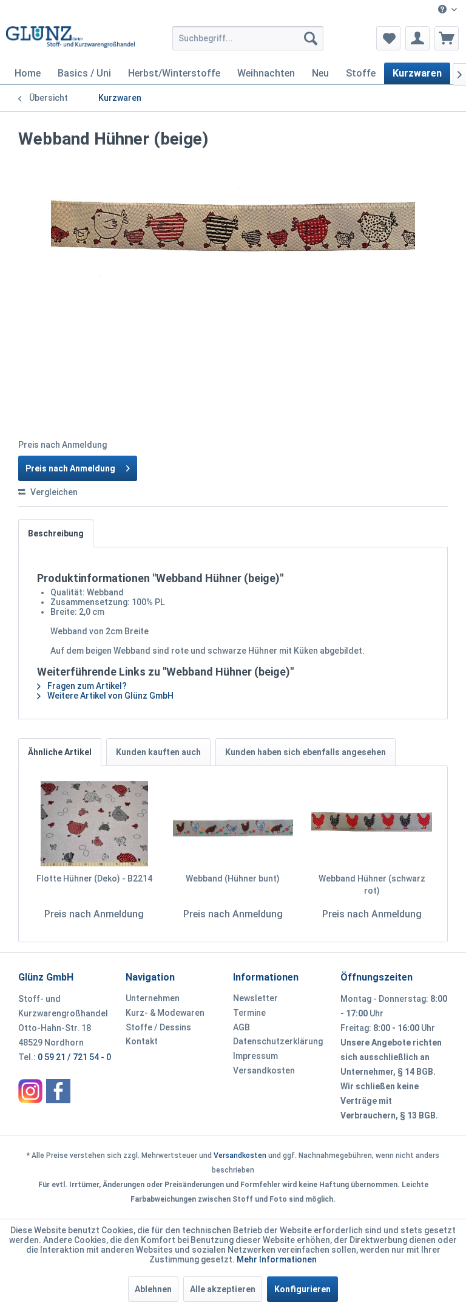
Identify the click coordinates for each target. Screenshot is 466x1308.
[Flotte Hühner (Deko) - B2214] (94, 823)
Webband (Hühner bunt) (233, 878)
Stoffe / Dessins (158, 1027)
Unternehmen (153, 998)
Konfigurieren (302, 1289)
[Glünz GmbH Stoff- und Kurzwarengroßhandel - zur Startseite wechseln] (70, 41)
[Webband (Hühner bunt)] (233, 823)
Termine (249, 1013)
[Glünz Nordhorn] (30, 1091)
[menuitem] (447, 10)
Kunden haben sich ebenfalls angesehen (305, 752)
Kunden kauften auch (158, 752)
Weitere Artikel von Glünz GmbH (110, 695)
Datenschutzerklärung (278, 1041)
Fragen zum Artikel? (86, 686)
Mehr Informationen (277, 1259)
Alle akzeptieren (222, 1289)
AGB (241, 1027)
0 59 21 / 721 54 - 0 (74, 1057)
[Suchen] (310, 38)
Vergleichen (53, 492)
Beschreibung (56, 533)
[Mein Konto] (417, 38)
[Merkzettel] (388, 38)
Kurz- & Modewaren (165, 1013)
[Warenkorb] (446, 38)
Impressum (255, 1056)
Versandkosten (264, 1070)
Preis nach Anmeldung (70, 468)
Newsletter (255, 998)
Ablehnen (153, 1289)
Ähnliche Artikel (60, 752)
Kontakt (142, 1041)
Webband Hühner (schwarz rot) (372, 884)
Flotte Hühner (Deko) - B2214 (94, 878)
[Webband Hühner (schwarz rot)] (371, 823)
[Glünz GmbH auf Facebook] (58, 1091)
